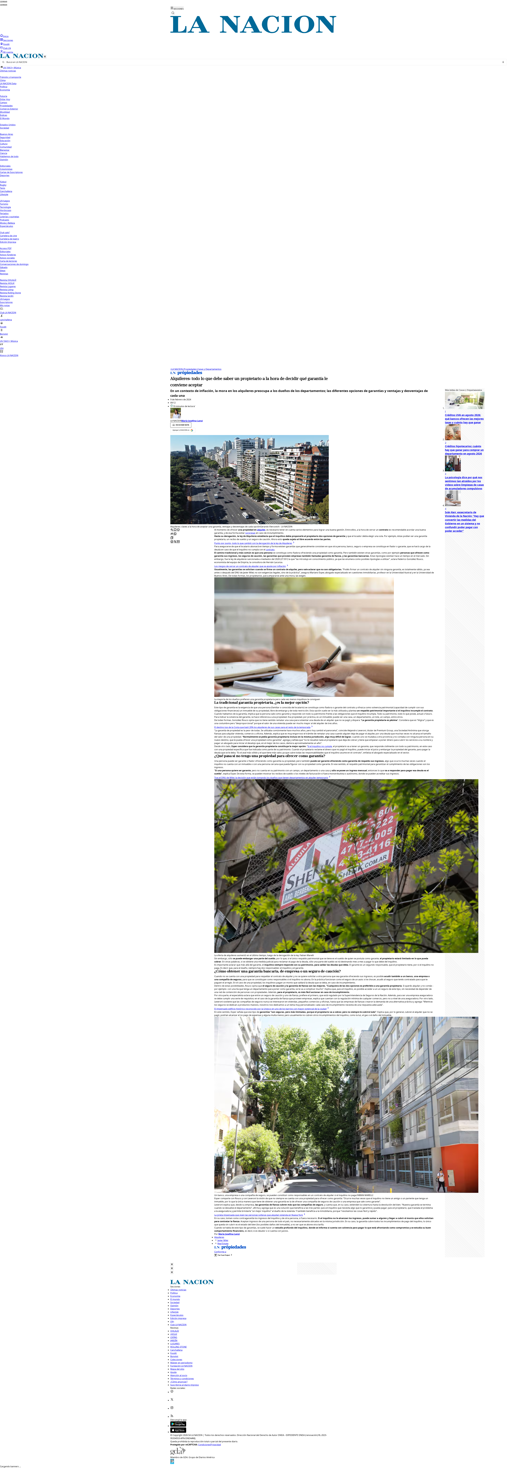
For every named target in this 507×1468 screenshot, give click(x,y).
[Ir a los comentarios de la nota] (178, 530)
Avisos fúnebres (8, 254)
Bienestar (5, 150)
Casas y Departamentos (208, 369)
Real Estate (222, 1243)
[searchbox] (252, 62)
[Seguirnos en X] (171, 1400)
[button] (253, 205)
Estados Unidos (8, 124)
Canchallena (6, 191)
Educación (5, 140)
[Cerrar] (44, 57)
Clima (3, 80)
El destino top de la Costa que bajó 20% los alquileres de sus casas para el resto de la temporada (262, 727)
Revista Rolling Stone (10, 292)
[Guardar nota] (175, 530)
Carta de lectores (8, 261)
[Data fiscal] (172, 1463)
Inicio (6, 36)
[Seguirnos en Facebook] (171, 1392)
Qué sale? (5, 232)
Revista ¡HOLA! (7, 283)
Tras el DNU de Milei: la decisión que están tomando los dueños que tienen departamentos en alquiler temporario (271, 777)
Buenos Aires (6, 134)
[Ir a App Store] (178, 1431)
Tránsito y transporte (10, 77)
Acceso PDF (5, 248)
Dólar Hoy (5, 99)
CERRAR (3, 2)
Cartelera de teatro (9, 238)
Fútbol (3, 181)
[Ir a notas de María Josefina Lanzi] (302, 413)
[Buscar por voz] (503, 62)
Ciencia (3, 153)
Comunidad (6, 146)
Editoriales (5, 165)
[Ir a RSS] (171, 1416)
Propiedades (6, 105)
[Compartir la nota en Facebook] (171, 542)
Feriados (4, 213)
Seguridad (5, 137)
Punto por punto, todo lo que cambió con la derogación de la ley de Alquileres (253, 543)
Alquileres (219, 1237)
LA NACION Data (8, 83)
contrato (270, 549)
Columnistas (6, 169)
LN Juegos (5, 200)
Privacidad (215, 1444)
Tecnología (5, 207)
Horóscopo (5, 210)
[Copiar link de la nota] (171, 538)
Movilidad (5, 112)
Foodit (6, 44)
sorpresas (250, 532)
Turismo (4, 204)
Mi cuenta (8, 52)
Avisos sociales (7, 257)
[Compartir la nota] (171, 534)
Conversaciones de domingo (14, 264)
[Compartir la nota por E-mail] (178, 542)
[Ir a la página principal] (253, 32)
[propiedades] (186, 374)
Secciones (8, 40)
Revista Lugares (8, 286)
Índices (3, 115)
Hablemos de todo (9, 156)
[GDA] (178, 1454)
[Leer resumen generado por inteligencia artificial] (171, 530)
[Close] (171, 1264)
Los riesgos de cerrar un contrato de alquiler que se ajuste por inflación (250, 566)
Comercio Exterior (9, 108)
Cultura (3, 143)
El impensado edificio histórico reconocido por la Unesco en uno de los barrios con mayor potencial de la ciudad (270, 1008)
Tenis (2, 188)
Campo (3, 102)
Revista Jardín (6, 295)
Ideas (2, 270)
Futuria (3, 96)
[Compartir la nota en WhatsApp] (175, 534)
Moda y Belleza (7, 223)
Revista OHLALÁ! (8, 280)
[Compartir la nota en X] (175, 542)
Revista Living (6, 289)
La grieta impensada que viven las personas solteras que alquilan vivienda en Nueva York (258, 1215)
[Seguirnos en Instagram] (171, 1408)
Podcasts (4, 219)
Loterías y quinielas (9, 216)
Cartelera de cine (8, 235)
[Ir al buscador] (173, 13)
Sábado (4, 267)
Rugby (3, 185)
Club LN (7, 48)
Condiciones (204, 1444)
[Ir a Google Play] (178, 1425)
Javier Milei (222, 1240)
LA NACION (176, 369)
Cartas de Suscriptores (11, 172)
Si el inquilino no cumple (320, 746)
